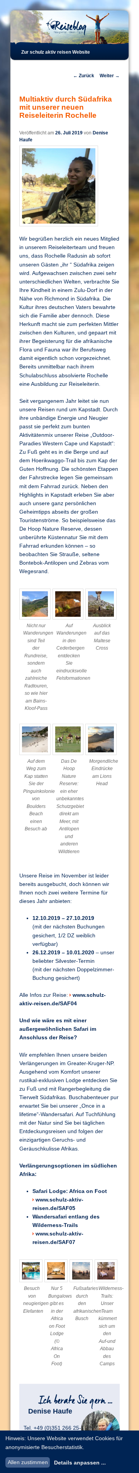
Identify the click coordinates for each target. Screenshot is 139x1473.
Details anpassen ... (80, 1462)
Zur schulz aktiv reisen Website (55, 52)
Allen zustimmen (28, 1462)
